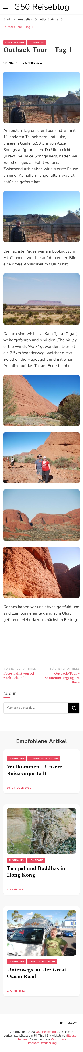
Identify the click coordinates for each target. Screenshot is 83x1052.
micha (13, 62)
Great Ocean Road (42, 961)
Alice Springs (15, 42)
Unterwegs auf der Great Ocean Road (36, 973)
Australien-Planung (43, 758)
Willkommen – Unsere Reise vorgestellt (34, 770)
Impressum (68, 1023)
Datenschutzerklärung (42, 1043)
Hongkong (36, 860)
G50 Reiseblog (41, 6)
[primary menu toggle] (5, 7)
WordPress (58, 1039)
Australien (37, 42)
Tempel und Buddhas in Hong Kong (36, 871)
